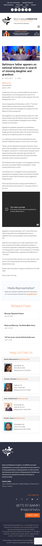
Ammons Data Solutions (28, 542)
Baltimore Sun (6, 83)
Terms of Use (16, 540)
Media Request (24, 484)
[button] (38, 27)
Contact (9, 486)
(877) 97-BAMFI (28, 505)
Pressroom (34, 484)
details (21, 359)
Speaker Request (12, 484)
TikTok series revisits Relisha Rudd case (19, 337)
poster (27, 359)
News (19, 78)
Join (3, 484)
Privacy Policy (7, 540)
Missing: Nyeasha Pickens (14, 313)
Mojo (30, 540)
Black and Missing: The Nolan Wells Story (19, 325)
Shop (4, 486)
